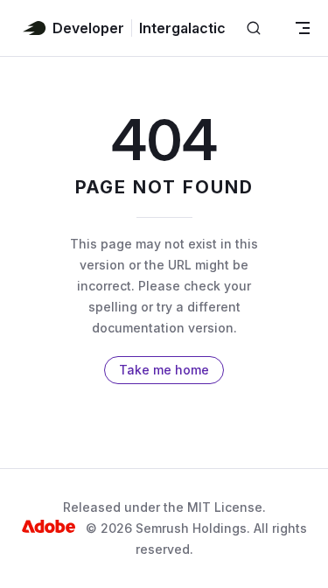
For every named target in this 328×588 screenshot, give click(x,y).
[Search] (254, 28)
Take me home (164, 369)
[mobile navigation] (303, 28)
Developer (88, 28)
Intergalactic (182, 28)
